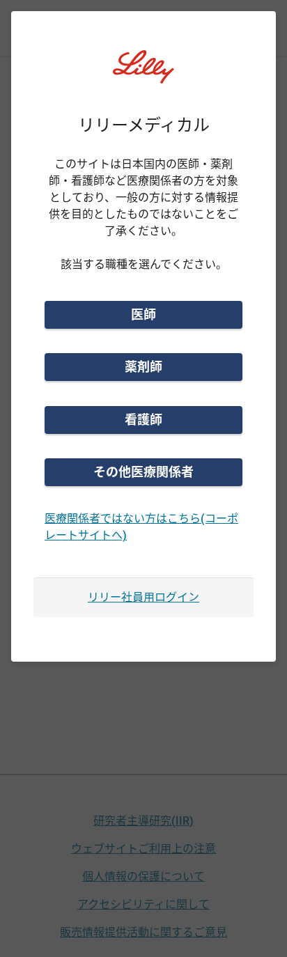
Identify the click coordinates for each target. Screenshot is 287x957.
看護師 (143, 419)
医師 (143, 314)
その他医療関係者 (143, 472)
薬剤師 (143, 366)
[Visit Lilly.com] (143, 75)
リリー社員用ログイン (143, 597)
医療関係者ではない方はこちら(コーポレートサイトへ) (141, 527)
